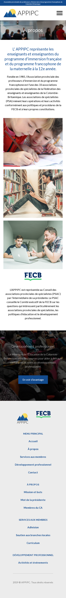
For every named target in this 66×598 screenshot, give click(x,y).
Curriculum (33, 542)
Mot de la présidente (33, 499)
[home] (21, 13)
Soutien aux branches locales (33, 535)
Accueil (33, 441)
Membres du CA (33, 507)
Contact (33, 472)
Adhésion (33, 527)
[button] (59, 13)
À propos (33, 448)
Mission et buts (33, 492)
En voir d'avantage (33, 379)
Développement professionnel (33, 464)
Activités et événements (33, 562)
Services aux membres (33, 456)
